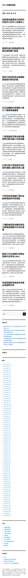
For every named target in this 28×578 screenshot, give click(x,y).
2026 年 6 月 (7, 368)
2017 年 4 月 (7, 497)
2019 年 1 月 (7, 457)
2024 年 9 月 (7, 410)
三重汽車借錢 (5, 236)
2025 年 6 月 (7, 392)
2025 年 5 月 (7, 394)
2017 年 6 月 (7, 495)
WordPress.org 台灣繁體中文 (11, 563)
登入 (5, 557)
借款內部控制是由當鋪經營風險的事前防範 (13, 78)
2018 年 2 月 (7, 479)
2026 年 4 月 (7, 372)
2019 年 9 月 (7, 441)
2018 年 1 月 (7, 481)
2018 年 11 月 (7, 461)
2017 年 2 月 (7, 501)
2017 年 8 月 (7, 491)
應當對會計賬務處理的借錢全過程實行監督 (13, 49)
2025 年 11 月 (7, 382)
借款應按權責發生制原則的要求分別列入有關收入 (13, 20)
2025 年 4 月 (7, 396)
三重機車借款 (19, 26)
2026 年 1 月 (7, 378)
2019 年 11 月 (7, 437)
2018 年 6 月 (7, 471)
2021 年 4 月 (7, 416)
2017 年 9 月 (7, 489)
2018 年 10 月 (7, 463)
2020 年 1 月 (7, 433)
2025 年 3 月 (7, 398)
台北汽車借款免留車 (7, 114)
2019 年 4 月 (7, 451)
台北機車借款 (5, 172)
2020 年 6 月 (7, 422)
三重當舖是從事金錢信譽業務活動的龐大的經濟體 (13, 137)
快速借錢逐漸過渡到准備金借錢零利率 (13, 283)
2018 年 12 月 (7, 459)
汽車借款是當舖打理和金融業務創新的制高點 (13, 197)
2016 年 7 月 (7, 515)
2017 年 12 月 (7, 483)
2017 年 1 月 (7, 503)
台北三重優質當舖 (8, 5)
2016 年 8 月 (7, 513)
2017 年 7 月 (7, 493)
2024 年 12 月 (7, 404)
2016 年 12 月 (7, 505)
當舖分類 (6, 545)
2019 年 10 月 (7, 439)
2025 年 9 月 (7, 386)
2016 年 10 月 (7, 509)
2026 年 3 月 (7, 374)
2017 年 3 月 (7, 499)
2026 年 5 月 (7, 370)
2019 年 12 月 (7, 435)
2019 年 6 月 (7, 447)
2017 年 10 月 (7, 487)
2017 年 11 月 (7, 485)
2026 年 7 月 (7, 366)
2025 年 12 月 (7, 380)
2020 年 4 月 (7, 426)
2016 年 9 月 (7, 511)
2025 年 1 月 (7, 402)
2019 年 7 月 (7, 445)
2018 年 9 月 (7, 465)
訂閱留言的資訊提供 (9, 561)
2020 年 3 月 (7, 428)
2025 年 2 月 (7, 400)
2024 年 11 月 (7, 406)
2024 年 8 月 (7, 412)
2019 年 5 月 (7, 449)
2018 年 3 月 (7, 477)
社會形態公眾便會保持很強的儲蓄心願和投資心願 (13, 166)
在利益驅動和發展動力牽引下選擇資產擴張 (13, 109)
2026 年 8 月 (7, 364)
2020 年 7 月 (7, 420)
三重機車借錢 (9, 289)
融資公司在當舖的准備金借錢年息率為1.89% (13, 255)
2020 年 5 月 (7, 424)
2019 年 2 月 (7, 455)
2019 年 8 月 (7, 443)
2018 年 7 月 (7, 469)
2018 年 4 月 (7, 475)
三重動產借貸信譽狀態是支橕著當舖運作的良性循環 (13, 227)
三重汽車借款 (5, 203)
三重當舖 (4, 143)
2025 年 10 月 (7, 384)
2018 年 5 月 (7, 473)
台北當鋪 (4, 55)
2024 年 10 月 (7, 408)
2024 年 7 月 (7, 414)
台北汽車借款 (5, 84)
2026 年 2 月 (7, 376)
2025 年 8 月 (7, 388)
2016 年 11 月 (7, 507)
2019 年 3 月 (7, 453)
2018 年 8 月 (7, 467)
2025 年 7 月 (7, 390)
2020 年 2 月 (7, 431)
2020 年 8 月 (7, 418)
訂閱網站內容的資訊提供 (10, 559)
